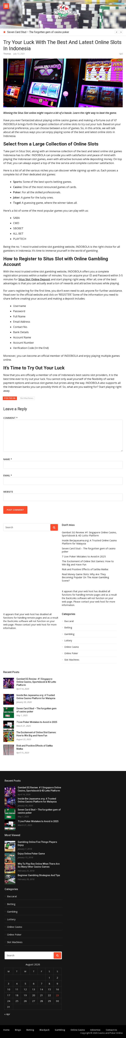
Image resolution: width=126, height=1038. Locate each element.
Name (7, 459)
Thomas (7, 53)
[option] (65, 32)
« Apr (7, 1014)
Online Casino (71, 646)
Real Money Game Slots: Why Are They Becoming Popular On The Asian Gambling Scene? (85, 577)
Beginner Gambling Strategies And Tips (39, 875)
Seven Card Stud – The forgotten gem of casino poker (38, 32)
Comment (10, 417)
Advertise (95, 1029)
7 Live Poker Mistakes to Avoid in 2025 (84, 556)
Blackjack (44, 1029)
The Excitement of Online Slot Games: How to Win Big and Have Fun (88, 563)
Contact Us (111, 1029)
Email (7, 475)
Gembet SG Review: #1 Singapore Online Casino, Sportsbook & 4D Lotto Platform (89, 534)
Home (6, 1029)
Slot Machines (26, 398)
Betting (68, 627)
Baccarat (69, 621)
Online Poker (71, 653)
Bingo (18, 1029)
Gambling (69, 634)
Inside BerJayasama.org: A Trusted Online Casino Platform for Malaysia (89, 542)
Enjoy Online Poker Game (31, 853)
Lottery (68, 640)
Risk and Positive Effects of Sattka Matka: (85, 569)
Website (8, 491)
